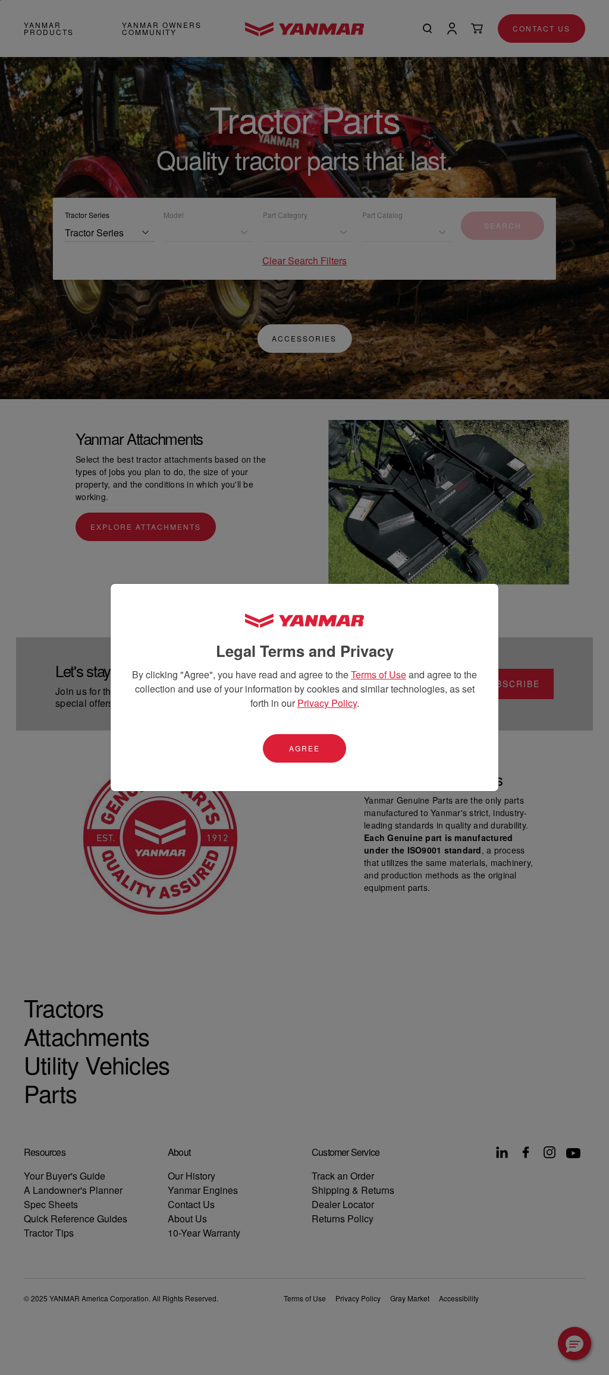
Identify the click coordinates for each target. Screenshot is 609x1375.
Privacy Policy (327, 703)
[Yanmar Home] (304, 620)
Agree (304, 748)
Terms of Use (378, 674)
